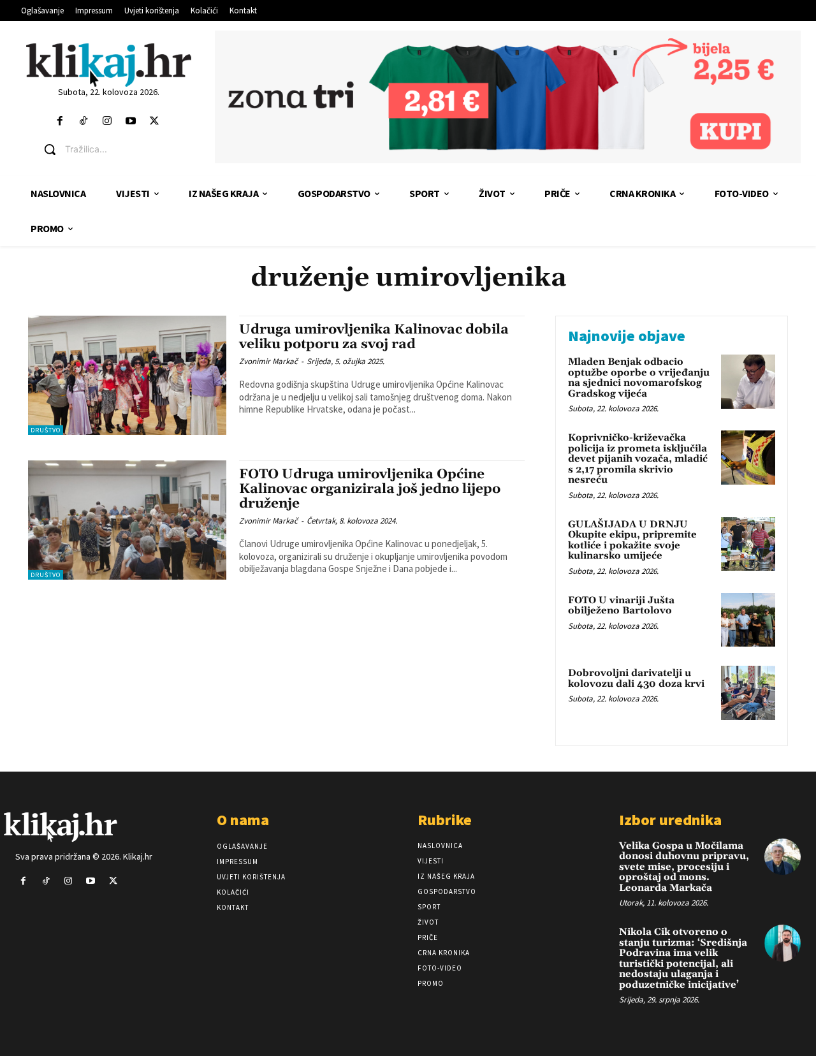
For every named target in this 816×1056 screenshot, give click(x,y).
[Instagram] (106, 121)
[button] (118, 149)
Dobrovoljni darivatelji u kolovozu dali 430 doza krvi (636, 678)
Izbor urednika (670, 820)
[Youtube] (131, 121)
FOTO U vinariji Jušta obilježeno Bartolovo (621, 605)
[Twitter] (154, 121)
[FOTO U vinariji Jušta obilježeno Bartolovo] (748, 620)
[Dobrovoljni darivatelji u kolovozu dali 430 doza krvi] (748, 693)
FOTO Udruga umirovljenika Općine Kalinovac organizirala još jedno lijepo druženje (369, 489)
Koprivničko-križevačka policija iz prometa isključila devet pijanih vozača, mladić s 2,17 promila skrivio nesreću (638, 459)
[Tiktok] (83, 121)
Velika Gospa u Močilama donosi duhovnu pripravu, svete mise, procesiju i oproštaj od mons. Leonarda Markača (684, 867)
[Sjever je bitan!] (108, 64)
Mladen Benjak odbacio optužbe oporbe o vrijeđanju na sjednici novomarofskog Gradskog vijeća (639, 378)
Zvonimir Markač (268, 361)
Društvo (46, 430)
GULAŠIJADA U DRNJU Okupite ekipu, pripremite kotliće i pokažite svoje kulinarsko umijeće (632, 540)
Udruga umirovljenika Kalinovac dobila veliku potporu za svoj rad (374, 337)
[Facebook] (59, 121)
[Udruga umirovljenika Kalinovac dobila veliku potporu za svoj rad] (127, 375)
